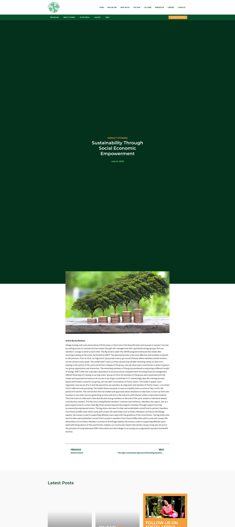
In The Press (84, 17)
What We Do (125, 7)
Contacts (181, 7)
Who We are (112, 7)
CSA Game (147, 7)
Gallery (97, 17)
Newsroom (159, 7)
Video (107, 17)
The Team (136, 7)
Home (102, 7)
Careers (171, 7)
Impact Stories (69, 17)
